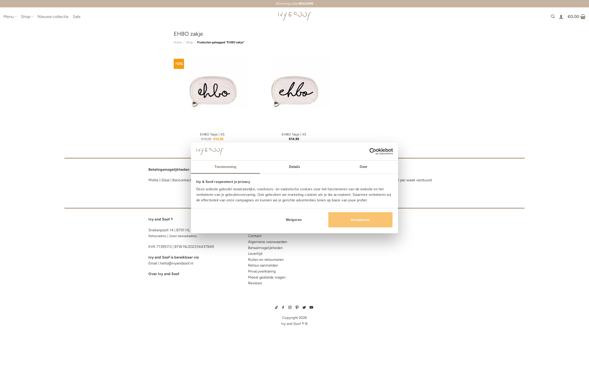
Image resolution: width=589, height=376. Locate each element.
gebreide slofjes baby (358, 333)
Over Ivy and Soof (163, 274)
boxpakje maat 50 (355, 311)
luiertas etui (160, 318)
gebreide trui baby (356, 304)
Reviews (255, 283)
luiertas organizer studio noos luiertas (187, 332)
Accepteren (360, 220)
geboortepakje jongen (358, 307)
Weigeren (294, 220)
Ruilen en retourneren (266, 259)
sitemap (294, 300)
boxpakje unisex (355, 326)
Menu (8, 16)
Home (178, 42)
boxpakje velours (356, 322)
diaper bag (158, 353)
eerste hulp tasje (164, 339)
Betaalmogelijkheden (265, 248)
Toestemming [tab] (225, 167)
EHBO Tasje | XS (212, 134)
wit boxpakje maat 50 (357, 318)
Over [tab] (363, 167)
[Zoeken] (553, 16)
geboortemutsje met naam (359, 315)
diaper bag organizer (168, 325)
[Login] (561, 17)
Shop (25, 16)
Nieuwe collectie (53, 16)
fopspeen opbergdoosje (171, 346)
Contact (255, 236)
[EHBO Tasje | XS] (212, 90)
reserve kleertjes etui (169, 304)
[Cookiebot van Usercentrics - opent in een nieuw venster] (373, 151)
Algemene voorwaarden (267, 242)
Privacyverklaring (262, 271)
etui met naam (161, 360)
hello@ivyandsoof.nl (176, 263)
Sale (77, 16)
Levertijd (255, 253)
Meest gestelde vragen (267, 277)
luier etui (157, 311)
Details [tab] (294, 167)
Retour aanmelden (263, 265)
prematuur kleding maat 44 (360, 329)
